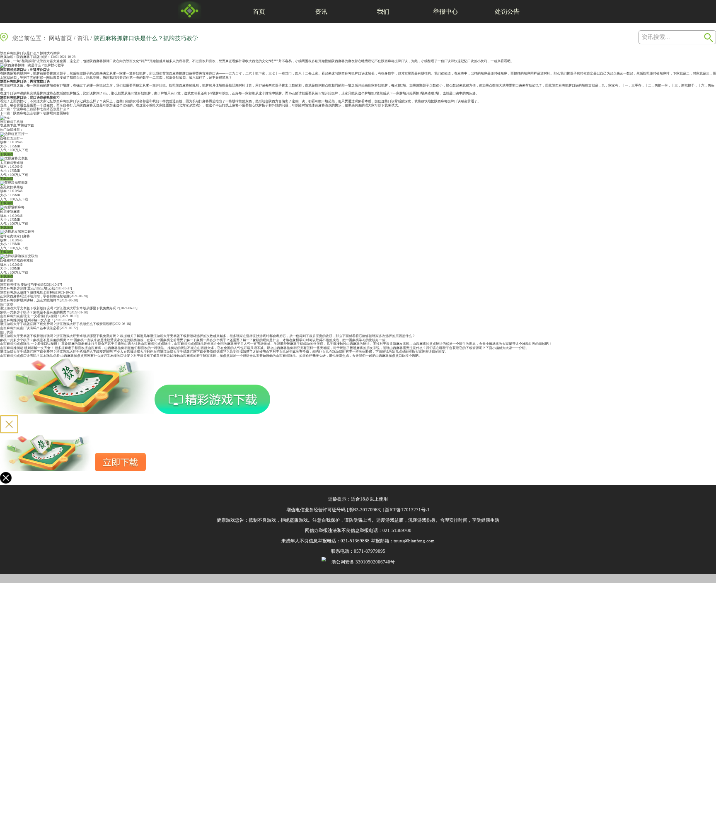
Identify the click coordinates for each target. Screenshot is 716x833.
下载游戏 (6, 154)
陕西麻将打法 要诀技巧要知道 (22, 284)
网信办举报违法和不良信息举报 (337, 530)
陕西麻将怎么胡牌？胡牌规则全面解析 (41, 113)
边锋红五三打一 (11, 138)
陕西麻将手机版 (28, 57)
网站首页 (60, 38)
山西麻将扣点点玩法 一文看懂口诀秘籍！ (30, 316)
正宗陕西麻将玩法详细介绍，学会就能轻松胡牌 (35, 296)
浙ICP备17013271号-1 (407, 509)
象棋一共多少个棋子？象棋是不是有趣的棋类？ (35, 312)
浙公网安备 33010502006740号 (363, 561)
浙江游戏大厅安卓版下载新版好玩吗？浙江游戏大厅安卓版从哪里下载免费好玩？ (59, 308)
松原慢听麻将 (10, 212)
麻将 (341, 61)
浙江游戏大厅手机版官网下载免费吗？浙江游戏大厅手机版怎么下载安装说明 (56, 324)
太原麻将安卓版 (11, 163)
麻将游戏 (324, 105)
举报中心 (445, 11)
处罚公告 (507, 11)
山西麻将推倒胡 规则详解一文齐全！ (27, 320)
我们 (383, 11)
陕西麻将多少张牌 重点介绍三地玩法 (27, 288)
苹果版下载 (25, 126)
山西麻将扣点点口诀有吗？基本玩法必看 (30, 328)
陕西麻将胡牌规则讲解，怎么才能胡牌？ (30, 300)
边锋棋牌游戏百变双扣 (16, 260)
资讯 (321, 11)
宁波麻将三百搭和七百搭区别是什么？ (41, 109)
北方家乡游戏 (189, 105)
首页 (259, 11)
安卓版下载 (8, 126)
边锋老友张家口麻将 (15, 236)
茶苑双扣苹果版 (11, 187)
